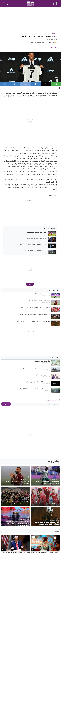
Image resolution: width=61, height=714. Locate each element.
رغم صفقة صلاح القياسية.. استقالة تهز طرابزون (39, 301)
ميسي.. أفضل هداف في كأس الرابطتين (36, 232)
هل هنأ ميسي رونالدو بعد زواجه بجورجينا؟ (36, 238)
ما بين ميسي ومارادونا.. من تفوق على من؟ (35, 250)
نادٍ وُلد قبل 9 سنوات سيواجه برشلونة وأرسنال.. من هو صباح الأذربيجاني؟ (34, 314)
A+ (52, 47)
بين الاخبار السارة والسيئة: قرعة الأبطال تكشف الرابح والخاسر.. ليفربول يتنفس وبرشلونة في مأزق (17, 524)
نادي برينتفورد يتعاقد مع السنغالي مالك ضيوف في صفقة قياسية (35, 294)
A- (55, 47)
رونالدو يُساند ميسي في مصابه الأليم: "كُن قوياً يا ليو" (33, 244)
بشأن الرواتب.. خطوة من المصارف (42, 361)
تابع (30, 284)
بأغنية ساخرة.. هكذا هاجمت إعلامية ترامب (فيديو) (16, 553)
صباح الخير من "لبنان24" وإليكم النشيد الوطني (40, 375)
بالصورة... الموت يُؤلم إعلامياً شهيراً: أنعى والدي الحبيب (37, 382)
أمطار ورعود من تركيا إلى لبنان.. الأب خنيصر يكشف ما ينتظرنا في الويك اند (33, 389)
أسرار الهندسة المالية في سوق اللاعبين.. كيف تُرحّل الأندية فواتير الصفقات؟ (33, 321)
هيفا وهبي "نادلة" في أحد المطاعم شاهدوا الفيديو (45, 553)
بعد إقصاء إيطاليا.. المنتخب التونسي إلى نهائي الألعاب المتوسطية (35, 307)
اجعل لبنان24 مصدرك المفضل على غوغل (42, 42)
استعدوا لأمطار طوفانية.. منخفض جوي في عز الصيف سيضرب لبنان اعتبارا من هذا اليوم (30, 368)
